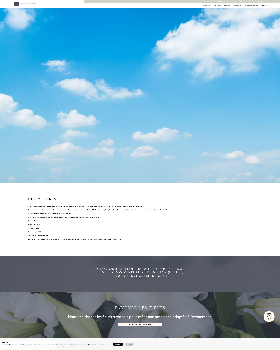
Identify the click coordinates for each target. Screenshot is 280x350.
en (241, 1)
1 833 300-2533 (219, 1)
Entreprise (206, 5)
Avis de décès (237, 5)
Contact (263, 5)
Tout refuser (129, 344)
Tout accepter (118, 344)
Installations (217, 5)
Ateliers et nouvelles (251, 5)
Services (227, 5)
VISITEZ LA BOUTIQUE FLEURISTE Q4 (140, 324)
